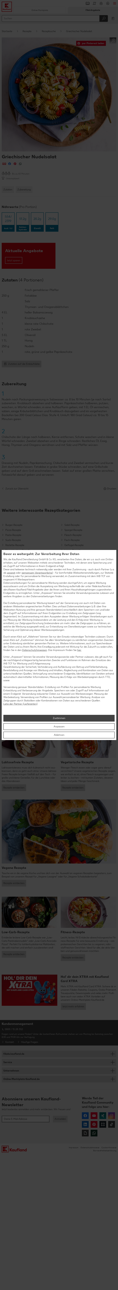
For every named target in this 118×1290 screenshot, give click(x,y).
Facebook (85, 1115)
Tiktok (111, 1124)
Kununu (102, 1124)
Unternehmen (11, 1070)
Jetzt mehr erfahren (73, 1006)
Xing (102, 1115)
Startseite (7, 31)
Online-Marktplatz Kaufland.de (21, 1079)
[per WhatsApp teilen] (20, 163)
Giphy (85, 1133)
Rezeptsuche (49, 31)
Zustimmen (59, 718)
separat (11, 572)
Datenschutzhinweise (90, 1147)
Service (7, 1062)
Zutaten (7, 189)
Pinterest (94, 1124)
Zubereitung (24, 189)
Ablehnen (59, 734)
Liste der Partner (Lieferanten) (20, 703)
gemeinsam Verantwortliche (37, 572)
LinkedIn (85, 1124)
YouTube (94, 1115)
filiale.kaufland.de (13, 1053)
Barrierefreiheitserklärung (104, 1150)
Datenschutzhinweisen (34, 650)
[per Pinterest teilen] (15, 163)
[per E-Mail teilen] (4, 163)
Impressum (73, 1147)
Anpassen (59, 726)
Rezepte (27, 31)
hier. (79, 650)
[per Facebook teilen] (9, 163)
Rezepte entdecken (13, 787)
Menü (114, 3)
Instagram (111, 1115)
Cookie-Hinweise (108, 1147)
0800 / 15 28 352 (14, 1029)
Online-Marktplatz (39, 10)
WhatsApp (94, 1133)
